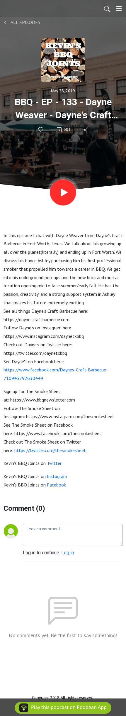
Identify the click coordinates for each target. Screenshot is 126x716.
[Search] (107, 8)
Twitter (54, 463)
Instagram (57, 476)
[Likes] (41, 129)
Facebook (56, 485)
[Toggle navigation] (119, 8)
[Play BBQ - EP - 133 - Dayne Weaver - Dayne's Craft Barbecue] (63, 192)
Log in (67, 552)
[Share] (86, 129)
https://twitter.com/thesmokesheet (50, 450)
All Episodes (25, 22)
